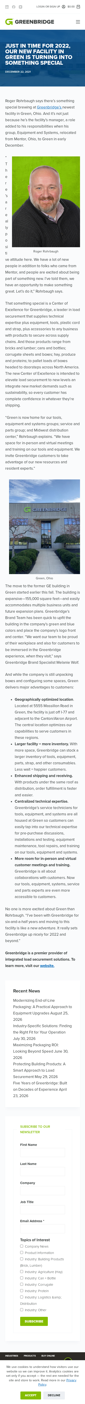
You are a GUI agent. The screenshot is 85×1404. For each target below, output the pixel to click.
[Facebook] (13, 7)
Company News (37, 1246)
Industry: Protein (37, 1291)
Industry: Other (35, 1310)
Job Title (27, 1202)
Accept (30, 1395)
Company (27, 1183)
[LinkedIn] (7, 7)
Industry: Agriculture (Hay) (43, 1272)
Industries (11, 1356)
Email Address (32, 1221)
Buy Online (48, 1356)
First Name (28, 1145)
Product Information (39, 1253)
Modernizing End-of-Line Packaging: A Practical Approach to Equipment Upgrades (42, 1007)
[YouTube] (20, 7)
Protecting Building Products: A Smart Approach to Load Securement (39, 1070)
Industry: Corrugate (39, 1285)
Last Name (28, 1164)
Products (30, 1356)
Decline (54, 1395)
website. (47, 965)
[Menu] (78, 22)
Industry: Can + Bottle (40, 1278)
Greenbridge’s (49, 107)
